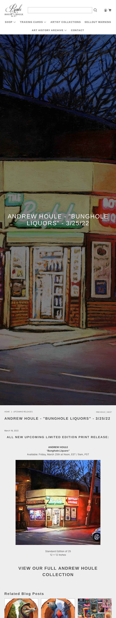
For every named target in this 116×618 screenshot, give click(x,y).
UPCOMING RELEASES (23, 412)
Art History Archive (48, 30)
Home (7, 412)
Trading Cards (31, 22)
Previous (100, 412)
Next (109, 412)
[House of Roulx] (14, 10)
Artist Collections (66, 22)
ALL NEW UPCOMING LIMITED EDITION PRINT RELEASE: (58, 437)
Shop (9, 22)
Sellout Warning (98, 22)
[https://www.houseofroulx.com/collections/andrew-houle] (58, 544)
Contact (77, 30)
